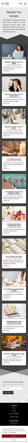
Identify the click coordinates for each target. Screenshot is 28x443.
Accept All (14, 436)
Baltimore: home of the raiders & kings (14, 192)
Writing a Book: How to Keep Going (14, 95)
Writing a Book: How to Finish (14, 63)
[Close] (26, 427)
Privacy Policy (14, 423)
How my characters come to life (14, 354)
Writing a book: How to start (14, 127)
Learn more (13, 432)
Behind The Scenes (17, 65)
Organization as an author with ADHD (14, 322)
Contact (14, 411)
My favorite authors (14, 257)
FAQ (14, 408)
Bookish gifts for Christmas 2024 (14, 225)
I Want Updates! (8, 392)
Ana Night (10, 65)
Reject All (14, 440)
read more (6, 71)
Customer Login (14, 417)
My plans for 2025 (14, 159)
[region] (14, 434)
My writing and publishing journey (14, 290)
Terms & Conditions (14, 413)
